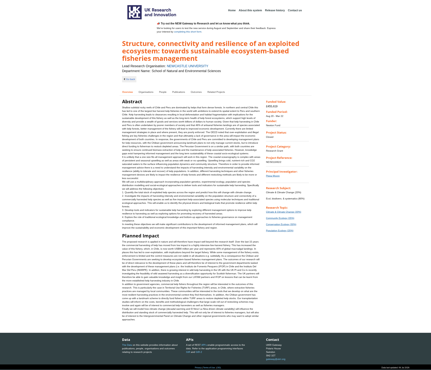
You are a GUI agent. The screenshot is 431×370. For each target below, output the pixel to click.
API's (204, 345)
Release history (275, 10)
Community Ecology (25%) (280, 218)
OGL (219, 367)
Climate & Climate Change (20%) (283, 212)
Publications (178, 92)
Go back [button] (130, 79)
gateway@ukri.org (275, 359)
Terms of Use (209, 367)
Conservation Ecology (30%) (281, 224)
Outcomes (196, 92)
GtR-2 (199, 352)
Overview (127, 92)
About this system (250, 10)
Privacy (198, 367)
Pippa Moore (273, 175)
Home (232, 10)
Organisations (146, 92)
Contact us (295, 10)
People (163, 92)
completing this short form (188, 31)
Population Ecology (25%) (279, 230)
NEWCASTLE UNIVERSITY (187, 66)
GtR (188, 352)
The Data (127, 345)
